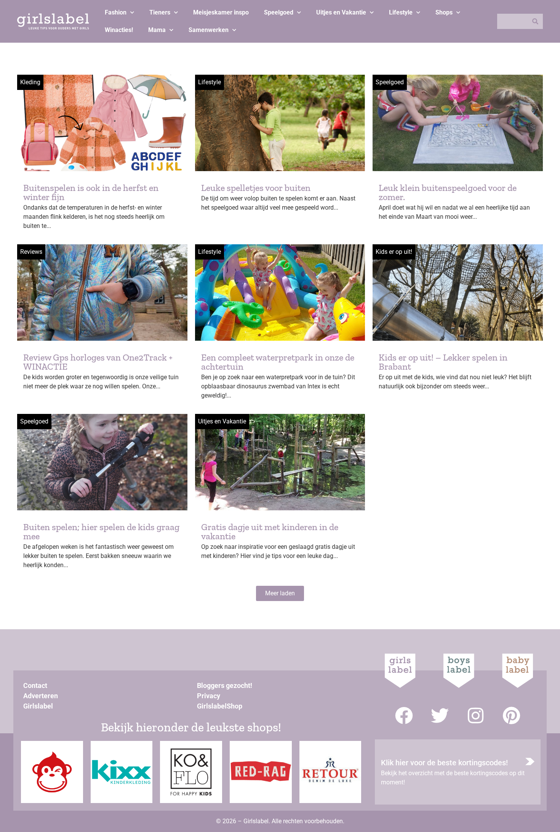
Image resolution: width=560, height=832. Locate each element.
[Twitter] (440, 716)
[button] (280, 593)
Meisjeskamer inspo (221, 12)
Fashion (115, 12)
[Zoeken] (535, 21)
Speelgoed (278, 12)
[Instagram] (476, 716)
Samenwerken (209, 30)
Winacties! (119, 30)
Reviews (31, 251)
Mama (157, 30)
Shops (444, 12)
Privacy (208, 696)
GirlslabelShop (219, 706)
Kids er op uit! (394, 251)
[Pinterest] (511, 716)
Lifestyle (401, 12)
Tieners (159, 12)
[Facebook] (404, 716)
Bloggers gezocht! (224, 685)
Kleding (30, 82)
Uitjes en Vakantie (341, 12)
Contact (35, 685)
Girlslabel (38, 706)
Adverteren (40, 696)
